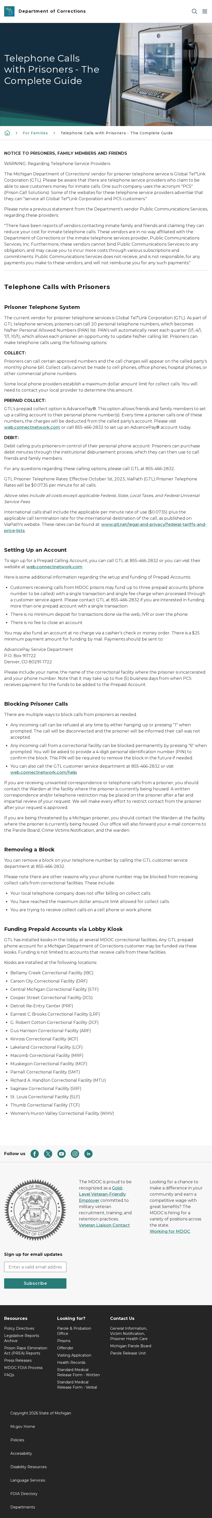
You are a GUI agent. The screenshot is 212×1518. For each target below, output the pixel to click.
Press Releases (18, 1360)
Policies (17, 1440)
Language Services (27, 1480)
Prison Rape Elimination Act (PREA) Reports (25, 1351)
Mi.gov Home (22, 1426)
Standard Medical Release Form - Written (78, 1372)
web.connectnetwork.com (32, 427)
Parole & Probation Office (74, 1331)
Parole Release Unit (128, 1353)
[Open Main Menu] (205, 11)
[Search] (194, 11)
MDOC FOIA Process (23, 1367)
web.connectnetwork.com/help (43, 772)
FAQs (9, 1375)
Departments (22, 1507)
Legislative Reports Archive (21, 1338)
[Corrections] (7, 132)
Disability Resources (28, 1467)
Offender (65, 1348)
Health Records (71, 1362)
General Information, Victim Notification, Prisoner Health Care (129, 1333)
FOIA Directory (23, 1493)
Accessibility (21, 1453)
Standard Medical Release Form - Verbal (77, 1385)
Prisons (63, 1340)
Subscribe (35, 1283)
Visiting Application (74, 1355)
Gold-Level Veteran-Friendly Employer (102, 1194)
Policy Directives (19, 1328)
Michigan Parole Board (130, 1346)
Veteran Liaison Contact (104, 1225)
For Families (35, 133)
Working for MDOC (170, 1231)
